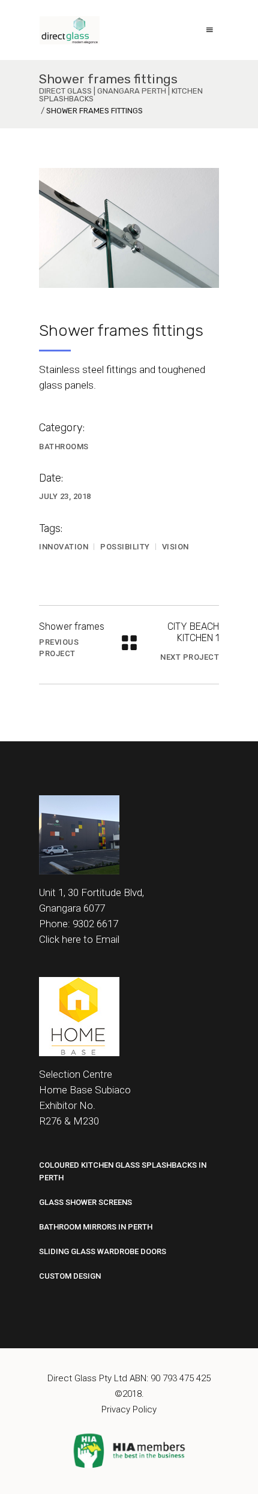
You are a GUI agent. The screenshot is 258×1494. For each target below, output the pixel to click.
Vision (175, 546)
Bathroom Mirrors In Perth (95, 1226)
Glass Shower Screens (85, 1202)
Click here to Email (79, 939)
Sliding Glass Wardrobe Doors (102, 1251)
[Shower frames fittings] (129, 228)
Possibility (125, 546)
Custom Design (70, 1275)
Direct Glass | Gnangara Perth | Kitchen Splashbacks (121, 95)
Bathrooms (64, 446)
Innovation (63, 546)
